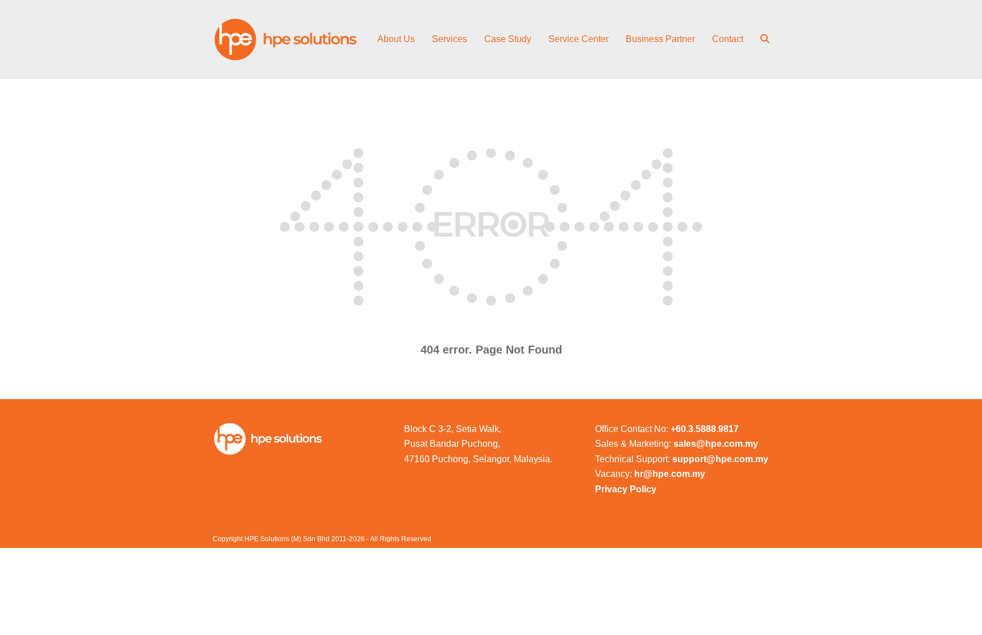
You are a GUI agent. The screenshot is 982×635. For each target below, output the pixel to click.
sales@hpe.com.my (715, 444)
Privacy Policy (625, 489)
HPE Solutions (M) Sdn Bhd (287, 539)
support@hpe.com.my (720, 459)
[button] (765, 40)
